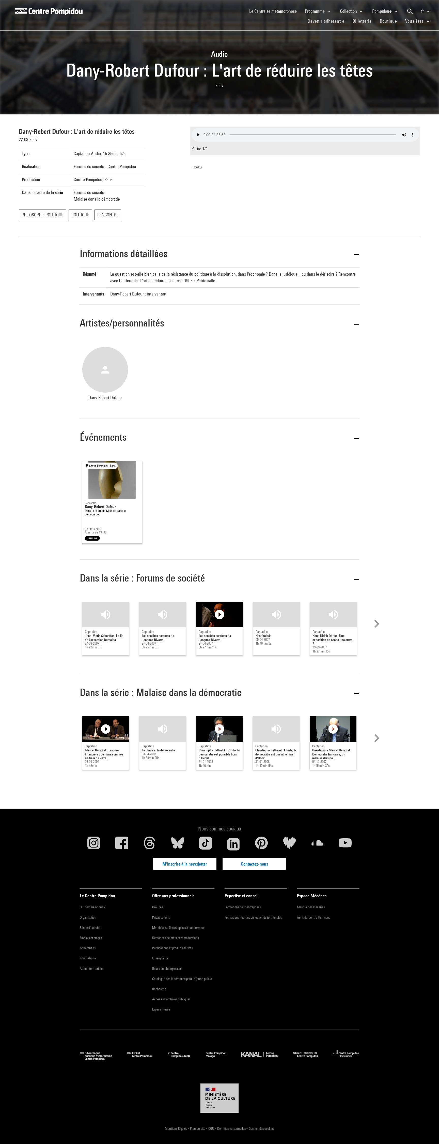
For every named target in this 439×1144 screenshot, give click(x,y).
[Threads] (150, 844)
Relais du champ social (167, 969)
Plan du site (198, 1128)
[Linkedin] (233, 844)
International (88, 958)
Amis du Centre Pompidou (314, 917)
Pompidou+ (382, 11)
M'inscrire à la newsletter (184, 864)
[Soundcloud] (317, 844)
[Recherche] (410, 11)
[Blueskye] (178, 844)
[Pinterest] (261, 844)
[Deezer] (289, 844)
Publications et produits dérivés (172, 948)
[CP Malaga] (220, 1058)
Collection (349, 11)
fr (423, 11)
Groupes (157, 907)
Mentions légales (176, 1128)
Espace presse (161, 1009)
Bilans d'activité (90, 928)
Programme (315, 11)
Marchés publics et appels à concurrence (178, 928)
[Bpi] (99, 1058)
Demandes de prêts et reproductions (175, 938)
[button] (219, 254)
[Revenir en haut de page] (427, 1132)
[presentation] (376, 624)
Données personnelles (231, 1128)
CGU (211, 1128)
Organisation (88, 917)
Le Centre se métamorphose (275, 11)
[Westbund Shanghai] (309, 1058)
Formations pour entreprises (243, 907)
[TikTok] (206, 844)
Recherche (159, 989)
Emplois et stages (91, 938)
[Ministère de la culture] (219, 1098)
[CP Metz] (183, 1058)
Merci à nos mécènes (311, 907)
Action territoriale (91, 969)
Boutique (390, 21)
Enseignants (160, 958)
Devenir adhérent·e (328, 21)
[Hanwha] (346, 1058)
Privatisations (161, 917)
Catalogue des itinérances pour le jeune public (182, 979)
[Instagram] (94, 844)
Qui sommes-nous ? (92, 907)
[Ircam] (143, 1058)
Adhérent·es (88, 948)
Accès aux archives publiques (171, 999)
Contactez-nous (254, 864)
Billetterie (362, 21)
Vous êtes (415, 21)
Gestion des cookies (261, 1128)
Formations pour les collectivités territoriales (253, 917)
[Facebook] (122, 844)
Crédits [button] (197, 167)
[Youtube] (345, 844)
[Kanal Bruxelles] (263, 1058)
